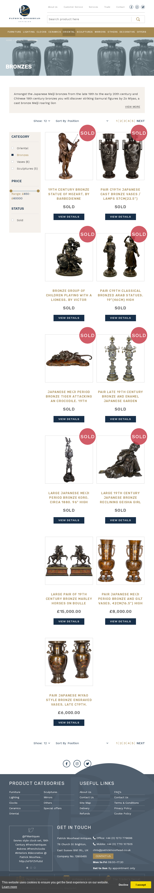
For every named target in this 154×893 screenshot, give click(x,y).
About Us (52, 7)
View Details (68, 216)
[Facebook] (131, 7)
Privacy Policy (122, 808)
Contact (120, 7)
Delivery (84, 808)
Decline (123, 884)
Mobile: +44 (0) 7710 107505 (114, 844)
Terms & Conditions (126, 802)
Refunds (85, 813)
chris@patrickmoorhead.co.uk (112, 850)
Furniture (14, 32)
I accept (141, 884)
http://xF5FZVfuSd (31, 861)
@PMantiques (31, 836)
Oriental (69, 32)
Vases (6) (23, 162)
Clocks (42, 32)
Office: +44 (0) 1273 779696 (114, 837)
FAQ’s (117, 792)
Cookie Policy (122, 813)
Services (93, 7)
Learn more (9, 886)
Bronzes (23, 155)
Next (141, 120)
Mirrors (100, 32)
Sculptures (85, 32)
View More (132, 106)
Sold (20, 220)
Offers (141, 32)
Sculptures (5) (27, 168)
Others (113, 32)
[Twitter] (143, 7)
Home (9, 40)
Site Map (85, 802)
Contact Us (87, 797)
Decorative (127, 32)
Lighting (29, 32)
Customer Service (73, 7)
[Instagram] (137, 7)
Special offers (53, 808)
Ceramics (54, 32)
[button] (27, 868)
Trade (107, 7)
